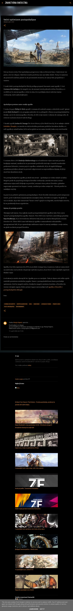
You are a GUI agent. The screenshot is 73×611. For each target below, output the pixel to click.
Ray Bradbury (20, 306)
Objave (20, 599)
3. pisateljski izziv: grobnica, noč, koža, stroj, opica (30, 529)
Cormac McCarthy (9, 304)
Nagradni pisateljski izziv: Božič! (24, 590)
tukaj (29, 365)
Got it (42, 609)
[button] (5, 25)
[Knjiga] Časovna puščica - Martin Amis (26, 549)
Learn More (33, 609)
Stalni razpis (19, 379)
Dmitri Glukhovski (22, 304)
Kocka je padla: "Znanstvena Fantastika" (27, 488)
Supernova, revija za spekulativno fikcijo (27, 448)
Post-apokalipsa (9, 306)
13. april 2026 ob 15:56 (16, 331)
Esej (30, 304)
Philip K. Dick (56, 304)
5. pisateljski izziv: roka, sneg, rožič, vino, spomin (29, 468)
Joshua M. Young (46, 304)
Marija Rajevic (17, 322)
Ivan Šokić (36, 304)
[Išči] (30, 3)
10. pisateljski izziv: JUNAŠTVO (24, 569)
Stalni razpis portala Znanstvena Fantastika (27, 508)
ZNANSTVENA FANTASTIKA (16, 3)
